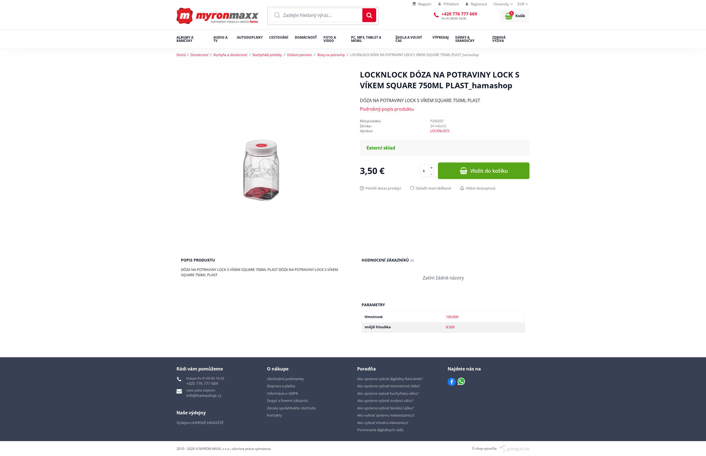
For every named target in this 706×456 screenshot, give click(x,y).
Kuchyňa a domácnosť (230, 54)
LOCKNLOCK (439, 131)
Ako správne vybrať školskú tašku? (385, 408)
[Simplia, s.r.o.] (514, 448)
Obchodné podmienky (285, 378)
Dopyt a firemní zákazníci (287, 400)
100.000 (452, 316)
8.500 (450, 326)
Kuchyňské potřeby (267, 54)
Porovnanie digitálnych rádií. (380, 429)
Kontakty (274, 415)
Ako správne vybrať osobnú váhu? (385, 400)
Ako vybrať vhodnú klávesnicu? (382, 422)
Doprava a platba (281, 385)
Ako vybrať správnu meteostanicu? (385, 415)
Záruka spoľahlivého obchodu (291, 408)
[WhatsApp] (461, 382)
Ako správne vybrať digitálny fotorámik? (390, 378)
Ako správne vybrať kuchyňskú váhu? (388, 393)
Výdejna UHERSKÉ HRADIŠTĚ (199, 422)
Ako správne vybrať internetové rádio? (388, 385)
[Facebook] (452, 382)
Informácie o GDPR (282, 393)
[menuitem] (422, 4)
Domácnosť (199, 54)
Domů (181, 54)
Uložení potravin (299, 54)
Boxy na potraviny (331, 54)
